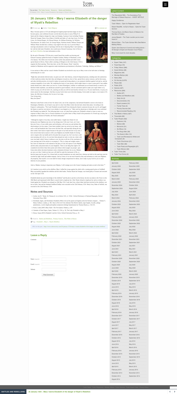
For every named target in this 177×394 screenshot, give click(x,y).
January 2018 (133, 312)
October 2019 (116, 281)
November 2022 (134, 220)
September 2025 (134, 169)
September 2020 (134, 261)
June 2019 (115, 287)
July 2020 (132, 265)
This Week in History (70, 219)
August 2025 (116, 172)
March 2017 (133, 328)
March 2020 (133, 271)
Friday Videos (118, 67)
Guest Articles (118, 70)
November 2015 (134, 354)
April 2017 (115, 328)
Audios (119, 93)
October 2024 (133, 185)
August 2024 (133, 188)
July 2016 (132, 341)
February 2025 (134, 179)
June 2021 (115, 249)
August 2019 (116, 284)
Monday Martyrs (119, 75)
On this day (118, 80)
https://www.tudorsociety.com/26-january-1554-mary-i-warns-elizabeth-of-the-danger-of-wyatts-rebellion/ (74, 226)
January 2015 (133, 370)
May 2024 (115, 195)
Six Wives (120, 129)
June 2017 (115, 325)
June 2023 (115, 211)
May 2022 (132, 230)
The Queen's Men (123, 134)
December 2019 (117, 277)
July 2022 (132, 226)
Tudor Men (120, 144)
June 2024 (132, 191)
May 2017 (132, 325)
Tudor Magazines (97, 387)
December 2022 (117, 220)
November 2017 (134, 316)
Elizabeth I (40, 222)
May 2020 (132, 268)
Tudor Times (118, 151)
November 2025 (134, 166)
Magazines (117, 72)
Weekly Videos (109, 387)
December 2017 (117, 316)
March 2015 (133, 366)
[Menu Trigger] (165, 4)
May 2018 (132, 306)
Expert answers (122, 103)
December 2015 (117, 354)
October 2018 (116, 300)
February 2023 (116, 217)
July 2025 (132, 172)
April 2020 (115, 271)
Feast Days (118, 65)
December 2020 (117, 258)
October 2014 (116, 376)
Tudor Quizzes (120, 387)
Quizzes (117, 88)
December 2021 (117, 239)
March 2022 (133, 233)
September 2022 (134, 223)
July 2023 (132, 207)
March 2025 (116, 179)
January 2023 (133, 217)
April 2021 (115, 252)
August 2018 (116, 303)
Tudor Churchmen (123, 141)
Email (35, 264)
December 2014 (117, 373)
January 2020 (133, 274)
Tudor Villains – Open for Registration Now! (126, 23)
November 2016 (134, 335)
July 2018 (132, 303)
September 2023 (134, 204)
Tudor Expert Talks (132, 387)
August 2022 (116, 226)
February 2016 (116, 350)
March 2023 (133, 214)
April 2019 (115, 290)
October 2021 (116, 242)
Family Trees (121, 106)
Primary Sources (58, 219)
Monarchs (120, 126)
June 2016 (115, 344)
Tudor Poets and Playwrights (126, 146)
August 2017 (116, 322)
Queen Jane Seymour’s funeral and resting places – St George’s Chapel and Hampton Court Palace (128, 49)
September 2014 (134, 376)
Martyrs (119, 124)
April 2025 (132, 176)
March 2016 (133, 347)
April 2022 (115, 233)
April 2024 (132, 195)
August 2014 (116, 379)
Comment (33, 239)
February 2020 (116, 274)
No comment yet (102, 28)
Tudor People (118, 119)
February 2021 (116, 255)
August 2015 (116, 360)
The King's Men (122, 131)
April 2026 (115, 163)
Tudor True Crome (120, 154)
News (116, 78)
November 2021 (134, 239)
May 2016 (132, 344)
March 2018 (133, 309)
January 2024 (116, 201)
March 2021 (133, 252)
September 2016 (134, 338)
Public (116, 85)
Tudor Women (121, 149)
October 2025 (116, 169)
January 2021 (133, 255)
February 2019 (116, 293)
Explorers (120, 121)
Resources (54, 10)
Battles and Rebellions (65, 10)
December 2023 (134, 201)
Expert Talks (118, 62)
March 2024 (116, 198)
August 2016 (116, 341)
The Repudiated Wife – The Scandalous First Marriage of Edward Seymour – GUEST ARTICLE (128, 16)
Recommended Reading (125, 111)
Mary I (46, 222)
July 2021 (132, 246)
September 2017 (134, 319)
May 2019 (132, 287)
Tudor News (87, 387)
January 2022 (133, 236)
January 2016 (133, 350)
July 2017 (132, 322)
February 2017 (116, 331)
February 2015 (116, 370)
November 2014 (134, 373)
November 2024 (117, 185)
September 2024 (117, 188)
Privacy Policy (144, 387)
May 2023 (132, 211)
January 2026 (116, 166)
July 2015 (132, 360)
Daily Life (120, 98)
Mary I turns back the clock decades (123, 53)
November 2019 (134, 277)
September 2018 (134, 300)
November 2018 (134, 296)
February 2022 (116, 236)
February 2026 (134, 163)
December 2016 (117, 335)
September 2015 (134, 357)
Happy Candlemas (118, 20)
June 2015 (115, 363)
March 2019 (133, 290)
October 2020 (116, 261)
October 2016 (116, 338)
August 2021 (116, 246)
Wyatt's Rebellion (38, 51)
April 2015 (115, 366)
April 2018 (115, 309)
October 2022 (116, 223)
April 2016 (115, 347)
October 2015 (116, 357)
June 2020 (115, 268)
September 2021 (134, 242)
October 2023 (116, 204)
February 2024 (134, 198)
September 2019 (134, 281)
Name (35, 259)
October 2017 (116, 319)
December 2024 (134, 182)
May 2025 (115, 176)
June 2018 (115, 306)
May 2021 (132, 249)
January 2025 (116, 182)
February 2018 (116, 312)
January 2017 (133, 331)
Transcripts (117, 116)
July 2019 (132, 284)
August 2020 (116, 265)
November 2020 (134, 258)
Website (33, 269)
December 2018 (117, 296)
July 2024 (115, 191)
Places (116, 83)
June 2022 (115, 230)
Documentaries (122, 101)
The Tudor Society (44, 10)
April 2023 (115, 214)
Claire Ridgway (52, 28)
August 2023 (116, 207)
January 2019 (133, 293)
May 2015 (132, 363)
